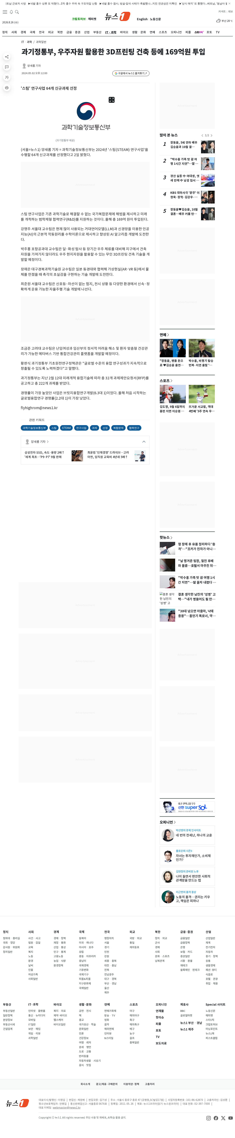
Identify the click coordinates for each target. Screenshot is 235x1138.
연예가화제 (110, 1011)
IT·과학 (33, 1005)
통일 (132, 942)
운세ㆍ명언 (85, 1047)
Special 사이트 (215, 1005)
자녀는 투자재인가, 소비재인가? (193, 858)
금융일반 (185, 938)
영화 (106, 1020)
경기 (106, 947)
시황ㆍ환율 (186, 961)
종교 (81, 1020)
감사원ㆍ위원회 (11, 947)
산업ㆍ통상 (60, 947)
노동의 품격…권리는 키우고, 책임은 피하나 (193, 899)
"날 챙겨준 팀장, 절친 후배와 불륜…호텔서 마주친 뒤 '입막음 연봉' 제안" (196, 566)
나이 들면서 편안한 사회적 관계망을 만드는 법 (193, 878)
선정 (105, 427)
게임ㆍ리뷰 (34, 1033)
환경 (30, 961)
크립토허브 (79, 19)
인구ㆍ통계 (60, 952)
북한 (157, 932)
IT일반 (32, 1024)
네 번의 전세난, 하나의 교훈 (194, 835)
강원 (106, 956)
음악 (106, 1024)
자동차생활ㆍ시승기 (90, 1060)
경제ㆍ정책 (60, 938)
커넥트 (222, 11)
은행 (182, 947)
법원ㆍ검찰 (34, 942)
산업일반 (210, 938)
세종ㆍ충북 (110, 961)
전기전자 (210, 947)
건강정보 (83, 1038)
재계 (208, 942)
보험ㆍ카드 (186, 952)
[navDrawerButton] (5, 12)
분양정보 (7, 1020)
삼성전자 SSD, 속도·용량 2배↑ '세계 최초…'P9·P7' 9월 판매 (45, 455)
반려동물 (83, 1056)
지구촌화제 (85, 983)
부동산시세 (9, 1024)
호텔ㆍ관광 (212, 979)
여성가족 (33, 974)
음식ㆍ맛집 (85, 1065)
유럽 (81, 952)
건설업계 (7, 1029)
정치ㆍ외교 (161, 938)
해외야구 (134, 1015)
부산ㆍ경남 (110, 983)
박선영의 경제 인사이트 (188, 830)
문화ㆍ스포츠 (162, 956)
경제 (56, 932)
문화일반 (83, 1029)
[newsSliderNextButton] (211, 135)
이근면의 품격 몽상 (186, 892)
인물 (30, 970)
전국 (107, 932)
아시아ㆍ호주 (86, 947)
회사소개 (85, 1084)
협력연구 (134, 427)
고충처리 (150, 1084)
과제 (94, 427)
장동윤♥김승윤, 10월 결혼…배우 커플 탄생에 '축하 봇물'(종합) (185, 214)
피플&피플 (85, 979)
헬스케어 (58, 1020)
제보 (230, 11)
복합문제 (118, 427)
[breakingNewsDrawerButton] (11, 12)
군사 (157, 942)
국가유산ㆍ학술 (87, 1024)
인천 (106, 952)
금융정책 (185, 942)
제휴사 (184, 1005)
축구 (132, 1020)
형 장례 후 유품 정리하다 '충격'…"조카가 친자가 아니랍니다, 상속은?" (196, 549)
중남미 (82, 961)
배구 (132, 1029)
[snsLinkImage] (208, 1118)
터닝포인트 (212, 1029)
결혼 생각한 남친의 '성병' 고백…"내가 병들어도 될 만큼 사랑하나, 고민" (197, 599)
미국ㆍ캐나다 (86, 942)
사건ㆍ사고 (34, 938)
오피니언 (166, 822)
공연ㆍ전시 (85, 1011)
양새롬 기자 (34, 65)
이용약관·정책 (131, 1084)
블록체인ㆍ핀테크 (190, 970)
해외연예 (109, 1029)
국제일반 (83, 988)
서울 (106, 942)
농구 (132, 1033)
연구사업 (81, 427)
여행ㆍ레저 (85, 1042)
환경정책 (58, 965)
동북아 (82, 938)
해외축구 (134, 1024)
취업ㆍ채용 (212, 983)
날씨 (30, 965)
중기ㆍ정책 (212, 956)
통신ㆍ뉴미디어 (36, 1015)
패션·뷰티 (211, 970)
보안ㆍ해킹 (34, 1029)
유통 (208, 961)
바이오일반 (60, 1024)
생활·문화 (85, 1005)
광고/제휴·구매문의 (107, 1084)
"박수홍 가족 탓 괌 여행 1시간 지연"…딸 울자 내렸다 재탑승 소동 (184, 163)
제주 (106, 992)
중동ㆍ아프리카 (87, 956)
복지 (30, 952)
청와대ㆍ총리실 (11, 938)
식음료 (209, 974)
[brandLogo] (117, 16)
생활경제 (210, 965)
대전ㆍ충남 (110, 965)
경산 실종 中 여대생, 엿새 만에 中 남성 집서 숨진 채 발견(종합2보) (184, 180)
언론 (81, 1033)
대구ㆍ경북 (110, 979)
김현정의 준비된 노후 (187, 871)
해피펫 (92, 19)
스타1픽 (210, 1020)
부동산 (7, 1005)
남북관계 (159, 961)
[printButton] (6, 87)
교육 (30, 947)
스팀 (54, 427)
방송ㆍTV (109, 1015)
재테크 (183, 965)
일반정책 (7, 1015)
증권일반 (185, 956)
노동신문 (155, 19)
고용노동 (58, 956)
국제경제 (83, 965)
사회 (31, 932)
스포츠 (165, 380)
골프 (132, 1038)
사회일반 (33, 979)
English (142, 19)
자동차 (209, 952)
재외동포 (134, 947)
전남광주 (109, 974)
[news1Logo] (17, 1103)
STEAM (66, 427)
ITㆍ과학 (26, 42)
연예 (163, 334)
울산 (106, 988)
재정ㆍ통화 (60, 942)
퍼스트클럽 (212, 1038)
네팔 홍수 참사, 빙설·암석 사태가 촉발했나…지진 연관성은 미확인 (124, 3)
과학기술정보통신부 (34, 427)
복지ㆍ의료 (60, 1011)
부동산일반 (9, 1011)
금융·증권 (186, 932)
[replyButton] (6, 67)
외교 (132, 932)
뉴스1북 (210, 1033)
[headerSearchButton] (17, 12)
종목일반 (134, 1042)
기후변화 (83, 970)
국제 (81, 932)
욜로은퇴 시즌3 (184, 851)
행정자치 (109, 938)
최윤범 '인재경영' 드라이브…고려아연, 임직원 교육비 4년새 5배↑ (108, 455)
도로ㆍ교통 (85, 1051)
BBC (182, 1011)
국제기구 (83, 974)
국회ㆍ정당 (9, 942)
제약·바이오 (60, 1015)
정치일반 (7, 952)
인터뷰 (107, 1033)
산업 (208, 932)
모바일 (31, 1020)
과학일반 (33, 1038)
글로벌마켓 (186, 1015)
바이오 (58, 1005)
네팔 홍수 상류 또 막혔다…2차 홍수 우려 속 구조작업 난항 (49, 3)
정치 (5, 932)
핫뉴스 (165, 537)
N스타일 (108, 1038)
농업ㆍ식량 (60, 961)
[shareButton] (6, 56)
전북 (106, 970)
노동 (30, 956)
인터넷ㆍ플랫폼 (36, 1011)
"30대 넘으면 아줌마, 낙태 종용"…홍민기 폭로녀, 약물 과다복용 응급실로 (196, 616)
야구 (132, 1011)
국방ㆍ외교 (136, 938)
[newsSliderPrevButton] (202, 135)
